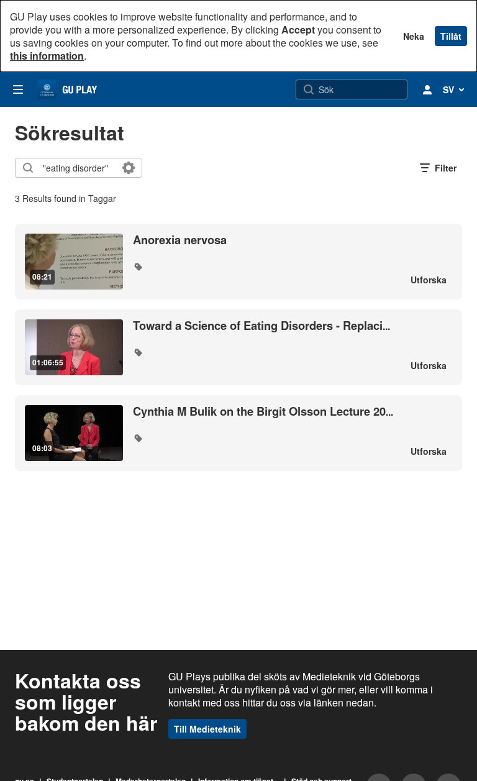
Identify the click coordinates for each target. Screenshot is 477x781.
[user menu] (427, 89)
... (261, 325)
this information (47, 55)
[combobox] (78, 168)
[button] (138, 267)
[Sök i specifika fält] (129, 168)
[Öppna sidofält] (18, 89)
